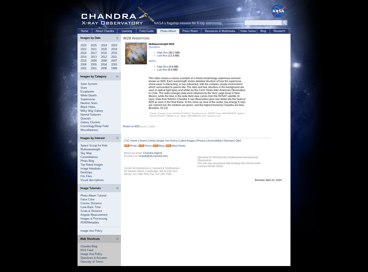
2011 (114, 56)
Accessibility (214, 140)
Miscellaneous (89, 130)
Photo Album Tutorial (93, 195)
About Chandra (105, 31)
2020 (104, 49)
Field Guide (146, 31)
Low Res (162, 55)
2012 (104, 56)
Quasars (85, 118)
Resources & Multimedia (220, 31)
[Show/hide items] (117, 38)
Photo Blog (87, 160)
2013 (94, 56)
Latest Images (187, 140)
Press (147, 145)
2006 (83, 64)
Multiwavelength (90, 149)
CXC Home (130, 140)
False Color (87, 199)
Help (152, 140)
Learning (127, 31)
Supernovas (87, 99)
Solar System (88, 83)
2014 (83, 56)
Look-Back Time (90, 207)
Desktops (86, 172)
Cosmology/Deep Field (94, 126)
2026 (83, 45)
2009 (94, 60)
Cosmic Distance (91, 203)
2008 (104, 60)
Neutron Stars (89, 103)
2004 (104, 64)
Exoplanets (87, 91)
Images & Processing (93, 218)
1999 (114, 68)
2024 (104, 45)
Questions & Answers (93, 257)
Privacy (201, 140)
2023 (114, 45)
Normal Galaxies (90, 114)
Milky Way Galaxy (91, 110)
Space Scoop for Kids (94, 145)
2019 (114, 49)
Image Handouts (90, 168)
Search (143, 140)
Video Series (248, 31)
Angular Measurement (94, 214)
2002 (83, 68)
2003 (114, 64)
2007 (114, 60)
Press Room (190, 31)
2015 (114, 53)
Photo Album (168, 31)
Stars (83, 87)
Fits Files (86, 176)
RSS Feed (86, 250)
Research (279, 31)
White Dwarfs (88, 95)
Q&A (238, 140)
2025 (94, 45)
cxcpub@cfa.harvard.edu (152, 156)
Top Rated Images (91, 164)
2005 (94, 64)
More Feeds (178, 145)
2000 (104, 68)
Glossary (229, 140)
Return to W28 (131, 126)
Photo (133, 145)
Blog (263, 31)
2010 (83, 60)
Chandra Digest (152, 153)
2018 (83, 53)
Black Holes (87, 107)
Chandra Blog (88, 246)
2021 (94, 49)
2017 (94, 53)
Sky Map (86, 153)
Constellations (89, 157)
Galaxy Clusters (90, 122)
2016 (104, 53)
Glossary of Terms (91, 261)
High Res (162, 52)
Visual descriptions (92, 180)
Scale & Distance (91, 211)
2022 (83, 49)
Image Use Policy (91, 230)
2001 (94, 68)
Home (84, 31)
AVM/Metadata (89, 222)
